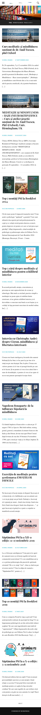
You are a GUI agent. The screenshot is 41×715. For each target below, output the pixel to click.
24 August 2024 (20, 135)
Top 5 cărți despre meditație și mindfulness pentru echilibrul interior (20, 271)
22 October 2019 (21, 547)
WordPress (25, 711)
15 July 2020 (21, 352)
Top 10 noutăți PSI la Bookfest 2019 (19, 603)
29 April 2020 (21, 487)
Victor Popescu (8, 208)
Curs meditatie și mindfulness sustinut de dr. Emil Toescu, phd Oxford (20, 50)
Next (21, 703)
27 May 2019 (19, 611)
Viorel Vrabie (7, 60)
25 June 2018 (19, 671)
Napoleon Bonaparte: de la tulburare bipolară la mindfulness (17, 409)
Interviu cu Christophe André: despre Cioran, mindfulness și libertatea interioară (20, 341)
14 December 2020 (21, 281)
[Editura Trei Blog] (20, 2)
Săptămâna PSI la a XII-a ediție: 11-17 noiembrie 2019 (18, 539)
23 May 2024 (21, 208)
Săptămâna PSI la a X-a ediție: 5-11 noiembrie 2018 (20, 662)
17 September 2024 (22, 60)
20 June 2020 (19, 419)
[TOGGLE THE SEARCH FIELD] (38, 3)
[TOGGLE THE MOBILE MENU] (3, 3)
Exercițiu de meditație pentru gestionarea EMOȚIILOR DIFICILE (19, 477)
